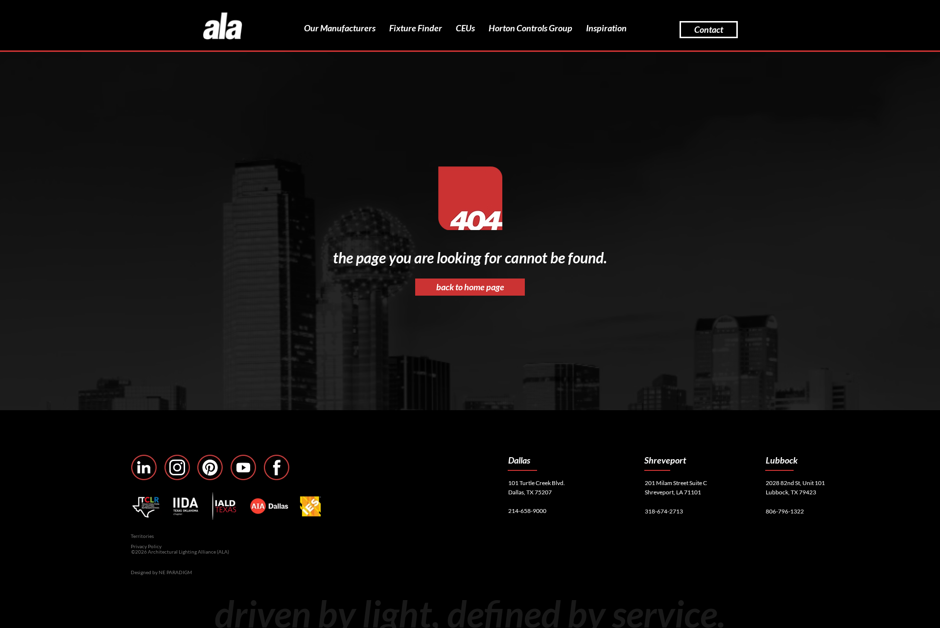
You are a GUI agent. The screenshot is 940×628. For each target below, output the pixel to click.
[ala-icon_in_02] (144, 467)
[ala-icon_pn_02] (210, 467)
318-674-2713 (664, 511)
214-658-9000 (527, 510)
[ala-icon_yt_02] (243, 467)
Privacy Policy (146, 546)
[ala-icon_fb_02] (276, 467)
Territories (142, 536)
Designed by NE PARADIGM (161, 572)
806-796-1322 (785, 511)
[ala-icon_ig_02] (177, 467)
